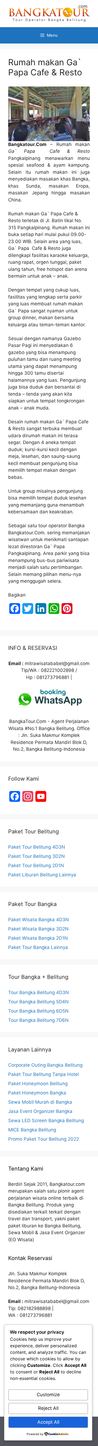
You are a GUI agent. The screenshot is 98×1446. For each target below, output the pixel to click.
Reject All (48, 1408)
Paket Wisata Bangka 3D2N (38, 929)
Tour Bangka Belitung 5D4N (38, 1001)
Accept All (48, 1422)
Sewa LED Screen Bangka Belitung (46, 1120)
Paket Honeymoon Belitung (38, 1083)
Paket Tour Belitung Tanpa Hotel (43, 1074)
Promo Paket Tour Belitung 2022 (43, 1139)
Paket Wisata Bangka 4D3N (38, 919)
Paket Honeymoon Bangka (37, 1093)
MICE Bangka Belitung (32, 1129)
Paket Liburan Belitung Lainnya (42, 874)
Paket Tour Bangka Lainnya (38, 947)
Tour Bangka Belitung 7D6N (38, 1020)
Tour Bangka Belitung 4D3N (38, 992)
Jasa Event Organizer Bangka (40, 1111)
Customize (48, 1394)
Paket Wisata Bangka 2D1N (38, 938)
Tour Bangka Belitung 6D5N (38, 1011)
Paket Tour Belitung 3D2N (36, 856)
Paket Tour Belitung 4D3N (36, 847)
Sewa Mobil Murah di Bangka (40, 1102)
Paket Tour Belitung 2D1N (36, 865)
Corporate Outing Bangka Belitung (45, 1065)
